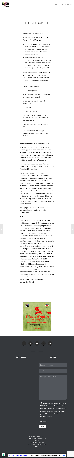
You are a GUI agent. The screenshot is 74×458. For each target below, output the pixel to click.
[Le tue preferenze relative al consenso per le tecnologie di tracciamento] (3, 454)
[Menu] (56, 4)
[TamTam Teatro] (5, 4)
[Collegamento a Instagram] (65, 4)
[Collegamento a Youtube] (68, 4)
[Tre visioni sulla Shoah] (72, 229)
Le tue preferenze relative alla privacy (45, 455)
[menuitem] (56, 4)
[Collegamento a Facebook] (62, 4)
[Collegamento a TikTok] (71, 4)
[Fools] (1, 229)
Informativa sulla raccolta (18, 455)
